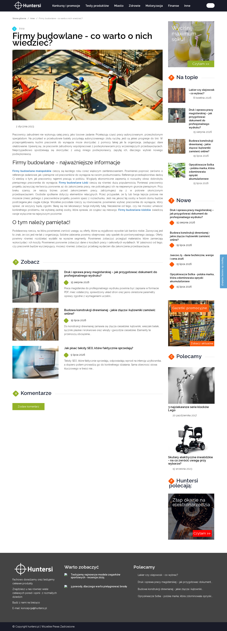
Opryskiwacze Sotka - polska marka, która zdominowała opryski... (175, 596)
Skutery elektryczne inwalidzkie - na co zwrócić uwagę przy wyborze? (190, 460)
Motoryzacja (154, 5)
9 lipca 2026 (78, 354)
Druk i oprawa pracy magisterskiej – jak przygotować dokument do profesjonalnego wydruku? (192, 214)
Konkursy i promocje (66, 5)
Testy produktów (97, 5)
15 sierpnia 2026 (80, 282)
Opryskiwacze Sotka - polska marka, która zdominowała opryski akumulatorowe (202, 171)
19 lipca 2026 (78, 320)
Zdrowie (134, 5)
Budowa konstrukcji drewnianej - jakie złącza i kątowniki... (170, 589)
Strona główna (19, 18)
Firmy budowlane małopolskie (31, 171)
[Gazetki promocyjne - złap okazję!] (191, 323)
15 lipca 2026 (184, 264)
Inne (187, 5)
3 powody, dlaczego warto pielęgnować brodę (99, 586)
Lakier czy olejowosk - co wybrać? (158, 575)
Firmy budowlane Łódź (73, 182)
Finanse (173, 5)
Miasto (118, 5)
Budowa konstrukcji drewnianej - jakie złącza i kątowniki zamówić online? (190, 236)
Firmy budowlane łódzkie (134, 210)
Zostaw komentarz (28, 406)
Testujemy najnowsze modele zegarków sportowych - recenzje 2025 (95, 576)
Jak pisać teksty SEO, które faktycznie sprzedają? (98, 348)
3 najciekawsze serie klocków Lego (188, 408)
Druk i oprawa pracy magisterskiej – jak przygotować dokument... (175, 582)
